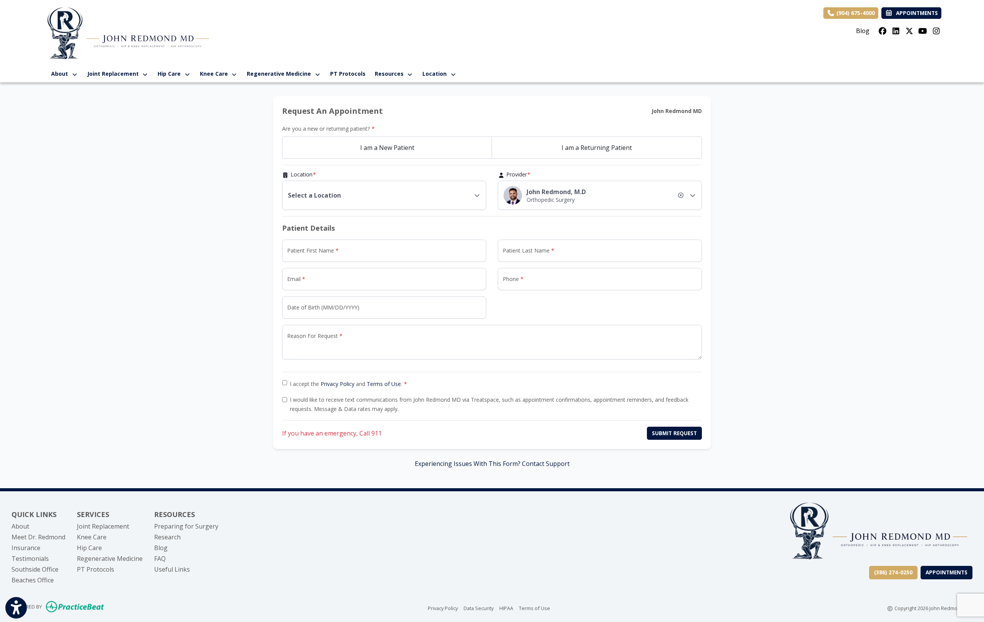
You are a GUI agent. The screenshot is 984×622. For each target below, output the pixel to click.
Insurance (26, 548)
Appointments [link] (915, 13)
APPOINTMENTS (946, 572)
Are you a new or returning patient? (326, 128)
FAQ (160, 558)
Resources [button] (391, 73)
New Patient (387, 147)
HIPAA (506, 608)
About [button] (61, 73)
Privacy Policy (337, 384)
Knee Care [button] (215, 73)
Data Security (479, 608)
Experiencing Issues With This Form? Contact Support (492, 463)
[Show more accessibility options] (16, 608)
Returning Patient (597, 147)
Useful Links (172, 569)
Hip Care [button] (171, 73)
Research (167, 537)
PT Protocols (348, 73)
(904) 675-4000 (855, 13)
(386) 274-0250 (893, 572)
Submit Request (674, 433)
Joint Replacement (103, 526)
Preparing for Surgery (186, 526)
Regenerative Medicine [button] (280, 73)
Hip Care (89, 548)
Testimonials (30, 558)
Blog (862, 31)
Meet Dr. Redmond (38, 537)
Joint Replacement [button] (114, 73)
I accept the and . (346, 384)
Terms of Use (384, 384)
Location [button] (436, 73)
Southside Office (35, 569)
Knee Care (91, 537)
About (20, 526)
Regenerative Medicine (110, 558)
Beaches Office (33, 580)
